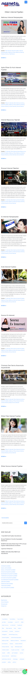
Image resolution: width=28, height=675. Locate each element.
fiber (3, 628)
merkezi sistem (5, 649)
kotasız (3, 54)
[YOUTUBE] (14, 672)
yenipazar (22, 659)
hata (15, 628)
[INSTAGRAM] (16, 672)
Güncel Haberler (5, 602)
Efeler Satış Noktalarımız (8, 572)
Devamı (3, 57)
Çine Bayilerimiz (5, 581)
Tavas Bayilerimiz (6, 585)
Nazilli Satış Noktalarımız (8, 570)
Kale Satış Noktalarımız (7, 587)
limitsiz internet (12, 106)
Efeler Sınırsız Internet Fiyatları (12, 466)
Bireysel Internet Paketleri (10, 168)
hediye (19, 628)
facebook (19, 625)
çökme (14, 662)
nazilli (10, 402)
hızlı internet (4, 631)
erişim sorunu (5, 625)
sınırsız (7, 54)
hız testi (11, 631)
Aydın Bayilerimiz (5, 566)
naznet (3, 653)
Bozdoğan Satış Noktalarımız (9, 573)
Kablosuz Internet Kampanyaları (12, 17)
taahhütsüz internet (6, 659)
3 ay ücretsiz (20, 619)
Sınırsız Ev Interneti (8, 315)
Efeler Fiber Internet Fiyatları (11, 416)
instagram (4, 634)
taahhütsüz (12, 54)
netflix (8, 653)
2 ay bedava (5, 619)
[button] (24, 671)
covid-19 (17, 622)
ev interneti (10, 103)
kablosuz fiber (11, 52)
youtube (4, 662)
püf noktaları (15, 653)
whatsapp (15, 659)
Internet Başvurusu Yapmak (10, 120)
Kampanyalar (4, 604)
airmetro (4, 622)
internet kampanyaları (16, 637)
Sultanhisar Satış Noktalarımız (9, 579)
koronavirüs (5, 643)
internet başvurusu (21, 151)
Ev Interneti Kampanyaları (10, 217)
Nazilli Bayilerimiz (6, 568)
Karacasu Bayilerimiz (7, 583)
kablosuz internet (20, 52)
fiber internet (8, 50)
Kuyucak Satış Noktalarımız (8, 577)
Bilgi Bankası (4, 600)
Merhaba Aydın (18, 646)
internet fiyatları (15, 50)
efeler (6, 103)
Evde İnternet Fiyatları (8, 267)
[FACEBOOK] (12, 672)
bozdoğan (10, 622)
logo (12, 646)
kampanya (23, 640)
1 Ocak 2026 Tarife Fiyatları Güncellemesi (11, 535)
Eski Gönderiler (5, 517)
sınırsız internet (20, 106)
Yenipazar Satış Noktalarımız (9, 575)
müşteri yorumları (15, 649)
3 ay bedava (12, 619)
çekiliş (9, 662)
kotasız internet (4, 106)
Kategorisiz (3, 606)
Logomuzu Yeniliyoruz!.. (7, 548)
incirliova (22, 103)
